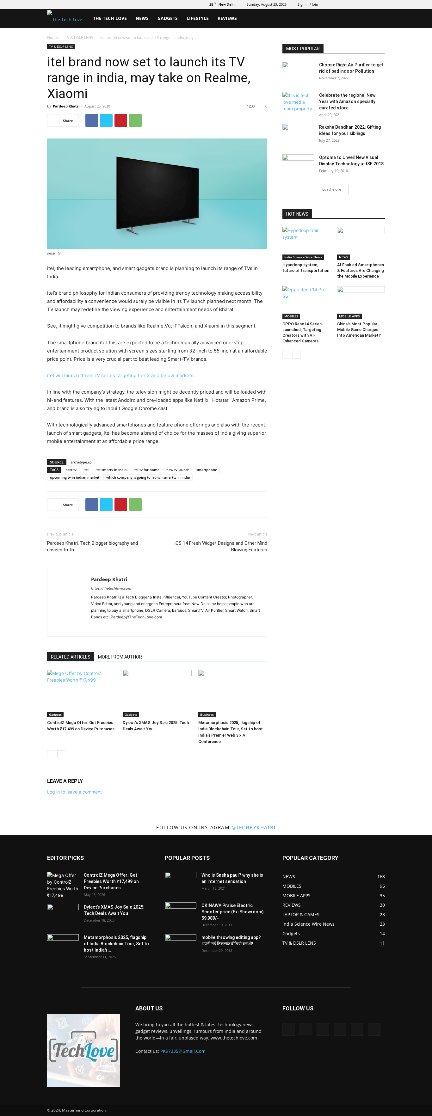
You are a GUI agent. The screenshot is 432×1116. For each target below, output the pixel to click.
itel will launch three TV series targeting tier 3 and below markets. (121, 375)
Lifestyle (198, 18)
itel (86, 469)
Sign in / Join (308, 4)
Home (52, 37)
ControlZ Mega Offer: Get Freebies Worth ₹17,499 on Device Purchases (111, 881)
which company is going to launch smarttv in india (148, 477)
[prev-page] (51, 754)
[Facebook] (328, 4)
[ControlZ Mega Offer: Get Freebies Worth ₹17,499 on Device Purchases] (81, 693)
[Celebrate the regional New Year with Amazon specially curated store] (298, 103)
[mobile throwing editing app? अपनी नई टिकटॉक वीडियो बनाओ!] (180, 945)
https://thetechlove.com (111, 588)
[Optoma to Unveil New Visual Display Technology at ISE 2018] (298, 165)
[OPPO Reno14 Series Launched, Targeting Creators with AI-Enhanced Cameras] (306, 302)
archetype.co (81, 462)
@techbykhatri (253, 827)
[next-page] (61, 754)
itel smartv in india (111, 469)
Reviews (227, 18)
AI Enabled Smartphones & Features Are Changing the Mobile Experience (360, 270)
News (142, 18)
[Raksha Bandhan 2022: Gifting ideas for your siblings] (298, 135)
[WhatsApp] (135, 120)
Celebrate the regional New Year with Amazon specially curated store (347, 101)
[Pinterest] (120, 120)
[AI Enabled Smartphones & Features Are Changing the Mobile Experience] (361, 243)
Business (207, 714)
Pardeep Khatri (66, 106)
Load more (331, 189)
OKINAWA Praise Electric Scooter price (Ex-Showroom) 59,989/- (232, 912)
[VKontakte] (369, 4)
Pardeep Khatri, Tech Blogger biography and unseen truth (92, 546)
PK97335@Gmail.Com (183, 1051)
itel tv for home (146, 469)
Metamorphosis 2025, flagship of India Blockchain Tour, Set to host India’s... (116, 944)
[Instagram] (338, 4)
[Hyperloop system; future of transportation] (306, 243)
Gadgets (167, 18)
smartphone (206, 469)
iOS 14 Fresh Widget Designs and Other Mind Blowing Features (221, 546)
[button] (377, 19)
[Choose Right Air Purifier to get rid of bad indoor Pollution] (298, 73)
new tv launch (177, 469)
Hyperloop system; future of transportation (305, 270)
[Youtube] (380, 4)
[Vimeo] (359, 4)
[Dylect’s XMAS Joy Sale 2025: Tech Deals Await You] (157, 693)
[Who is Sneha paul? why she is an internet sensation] (180, 883)
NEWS (343, 257)
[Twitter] (349, 4)
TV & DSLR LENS (79, 37)
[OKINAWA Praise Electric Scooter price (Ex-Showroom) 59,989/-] (180, 913)
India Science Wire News (303, 257)
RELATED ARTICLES (70, 656)
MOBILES (291, 316)
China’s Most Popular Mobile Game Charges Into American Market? (359, 330)
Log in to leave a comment (74, 791)
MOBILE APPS (349, 316)
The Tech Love (110, 18)
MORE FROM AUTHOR (120, 656)
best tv (71, 469)
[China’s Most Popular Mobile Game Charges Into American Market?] (361, 302)
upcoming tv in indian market (74, 477)
